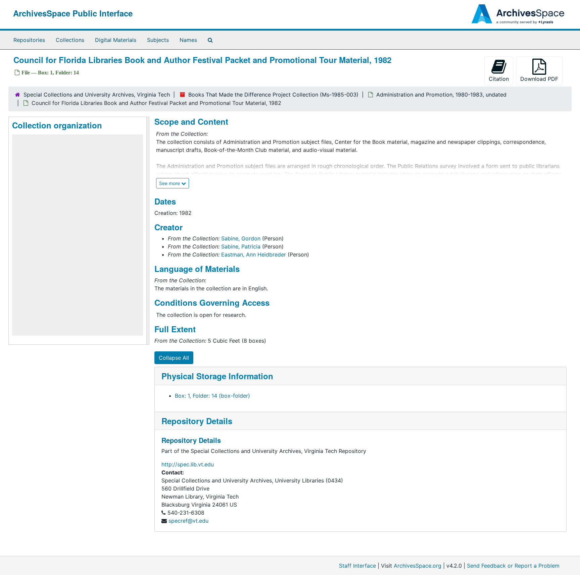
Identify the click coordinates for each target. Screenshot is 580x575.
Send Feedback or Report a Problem (513, 565)
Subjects (158, 40)
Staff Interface (357, 565)
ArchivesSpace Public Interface (73, 13)
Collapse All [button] (174, 357)
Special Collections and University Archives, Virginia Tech (96, 94)
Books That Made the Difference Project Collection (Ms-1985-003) (273, 94)
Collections (70, 40)
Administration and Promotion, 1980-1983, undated (441, 94)
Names (188, 40)
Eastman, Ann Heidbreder (253, 254)
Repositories (29, 40)
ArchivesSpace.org (417, 565)
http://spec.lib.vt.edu (187, 464)
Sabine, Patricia (240, 246)
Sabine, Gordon (240, 238)
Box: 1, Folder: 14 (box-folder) (212, 395)
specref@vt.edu (188, 520)
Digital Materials (115, 40)
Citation (499, 78)
